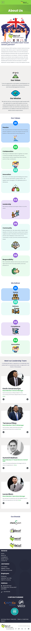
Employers (4, 576)
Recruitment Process (6, 570)
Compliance (4, 557)
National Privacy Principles (8, 619)
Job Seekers (4, 566)
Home (2, 553)
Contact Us (4, 560)
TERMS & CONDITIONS (22, 619)
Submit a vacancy (6, 580)
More (4, 396)
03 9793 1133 (7, 591)
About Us (3, 555)
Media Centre (4, 559)
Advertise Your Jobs (6, 578)
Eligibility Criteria (5, 568)
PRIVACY (3, 621)
